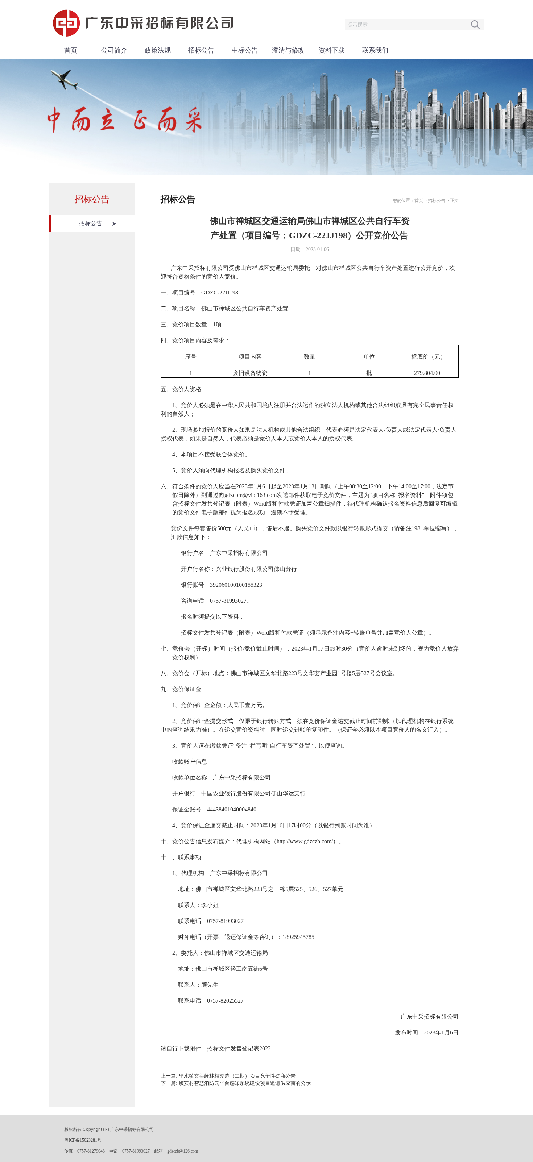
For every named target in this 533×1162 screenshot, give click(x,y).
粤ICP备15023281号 (83, 1140)
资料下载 (332, 50)
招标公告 (201, 50)
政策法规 (158, 50)
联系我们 (375, 50)
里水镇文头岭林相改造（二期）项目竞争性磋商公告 (237, 1076)
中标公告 (245, 50)
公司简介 (114, 50)
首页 (70, 50)
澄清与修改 (288, 50)
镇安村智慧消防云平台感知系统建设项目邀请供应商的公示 (245, 1083)
